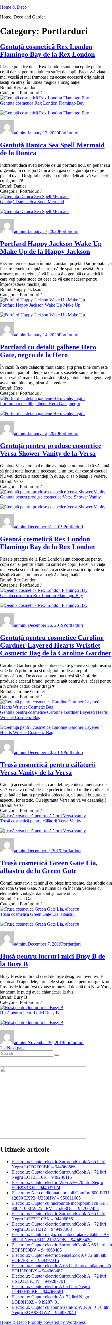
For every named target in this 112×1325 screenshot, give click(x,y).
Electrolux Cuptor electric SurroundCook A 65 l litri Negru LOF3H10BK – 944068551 (58, 1216)
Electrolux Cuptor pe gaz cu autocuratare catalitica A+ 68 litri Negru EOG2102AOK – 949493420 (60, 1237)
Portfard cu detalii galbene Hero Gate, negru (40, 403)
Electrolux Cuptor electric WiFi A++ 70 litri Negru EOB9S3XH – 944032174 (57, 1185)
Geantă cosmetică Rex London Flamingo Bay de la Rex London (47, 543)
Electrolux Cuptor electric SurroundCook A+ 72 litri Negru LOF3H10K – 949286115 (58, 1175)
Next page (16, 1047)
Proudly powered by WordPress (57, 1322)
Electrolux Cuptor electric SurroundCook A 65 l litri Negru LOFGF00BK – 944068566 (58, 1164)
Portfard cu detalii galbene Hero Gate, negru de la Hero (48, 351)
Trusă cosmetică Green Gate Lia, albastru (37, 914)
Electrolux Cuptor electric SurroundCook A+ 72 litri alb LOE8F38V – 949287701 (58, 1279)
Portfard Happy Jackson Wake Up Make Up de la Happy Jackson (51, 247)
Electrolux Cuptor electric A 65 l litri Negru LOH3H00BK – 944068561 (50, 1289)
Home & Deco (13, 7)
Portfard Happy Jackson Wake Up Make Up (40, 305)
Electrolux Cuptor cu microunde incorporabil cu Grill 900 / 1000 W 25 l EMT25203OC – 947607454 (59, 1206)
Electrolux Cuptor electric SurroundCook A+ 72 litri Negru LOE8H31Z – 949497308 (58, 1227)
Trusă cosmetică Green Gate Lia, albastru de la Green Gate (49, 866)
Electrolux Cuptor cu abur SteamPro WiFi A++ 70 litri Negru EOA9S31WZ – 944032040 (60, 1310)
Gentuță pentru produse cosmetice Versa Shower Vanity (50, 496)
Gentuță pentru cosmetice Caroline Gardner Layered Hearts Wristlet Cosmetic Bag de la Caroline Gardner (55, 645)
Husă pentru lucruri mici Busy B (29, 1012)
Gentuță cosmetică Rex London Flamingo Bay (42, 103)
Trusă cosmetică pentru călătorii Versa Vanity (40, 820)
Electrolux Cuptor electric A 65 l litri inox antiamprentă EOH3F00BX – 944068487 (61, 1268)
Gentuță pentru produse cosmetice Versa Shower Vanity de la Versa (50, 449)
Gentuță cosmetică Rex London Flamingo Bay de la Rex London (47, 50)
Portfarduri (68, 132)
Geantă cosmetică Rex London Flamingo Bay (41, 595)
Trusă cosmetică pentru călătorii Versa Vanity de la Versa (48, 768)
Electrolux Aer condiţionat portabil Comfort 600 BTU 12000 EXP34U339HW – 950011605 (60, 1195)
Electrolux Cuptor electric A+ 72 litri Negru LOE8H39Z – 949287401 (50, 1299)
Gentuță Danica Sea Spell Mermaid (32, 201)
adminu (21, 132)
